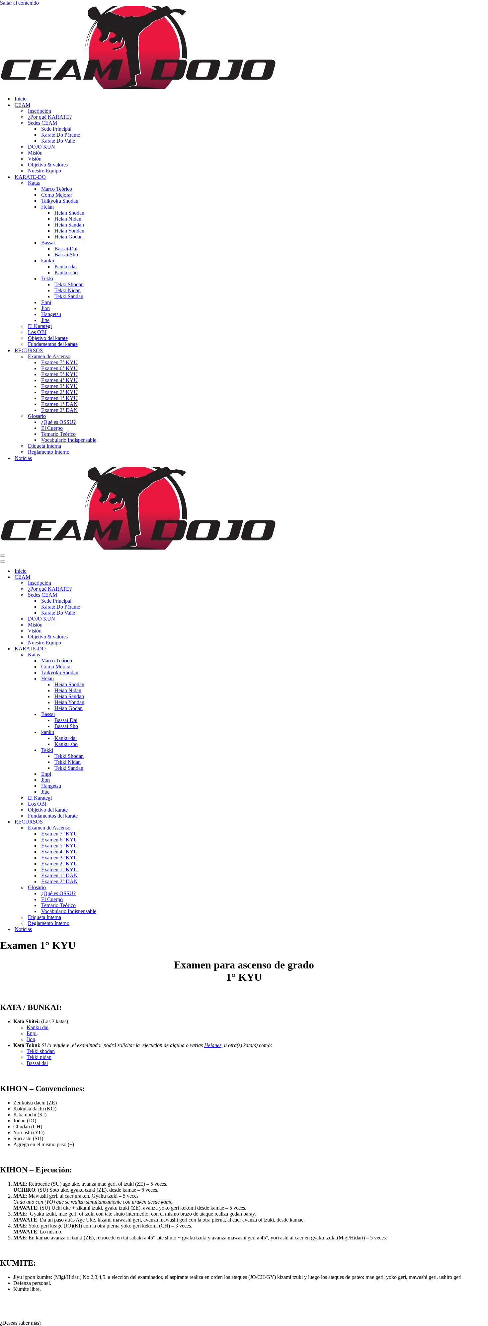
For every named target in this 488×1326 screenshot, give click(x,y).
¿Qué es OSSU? (58, 422)
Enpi (46, 302)
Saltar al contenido (19, 3)
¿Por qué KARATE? (50, 117)
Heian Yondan (69, 230)
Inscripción (39, 111)
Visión (34, 159)
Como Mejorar (56, 195)
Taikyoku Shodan (59, 201)
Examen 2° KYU (59, 392)
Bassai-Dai (65, 248)
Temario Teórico (58, 434)
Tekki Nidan (67, 290)
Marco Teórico (56, 189)
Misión (35, 153)
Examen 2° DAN (59, 410)
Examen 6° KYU (59, 368)
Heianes (212, 1045)
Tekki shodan (41, 1051)
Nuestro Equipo (44, 170)
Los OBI (37, 332)
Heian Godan (68, 236)
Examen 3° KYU (59, 386)
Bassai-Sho (66, 254)
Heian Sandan (69, 225)
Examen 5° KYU (59, 374)
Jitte (45, 320)
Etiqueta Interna (44, 446)
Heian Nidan (67, 219)
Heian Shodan (69, 213)
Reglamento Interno (48, 452)
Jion (45, 308)
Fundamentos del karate (53, 344)
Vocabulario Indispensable (68, 440)
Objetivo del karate (48, 338)
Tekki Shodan (69, 284)
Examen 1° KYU (59, 398)
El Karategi (40, 326)
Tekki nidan (39, 1057)
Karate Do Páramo (60, 135)
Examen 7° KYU (59, 362)
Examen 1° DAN (59, 404)
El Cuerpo (52, 428)
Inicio (21, 98)
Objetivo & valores (48, 164)
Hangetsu (51, 314)
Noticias (23, 458)
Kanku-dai (65, 266)
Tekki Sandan (68, 296)
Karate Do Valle (58, 141)
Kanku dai (37, 1027)
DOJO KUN (41, 147)
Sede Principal (56, 129)
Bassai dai (37, 1063)
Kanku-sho (66, 272)
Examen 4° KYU (59, 380)
